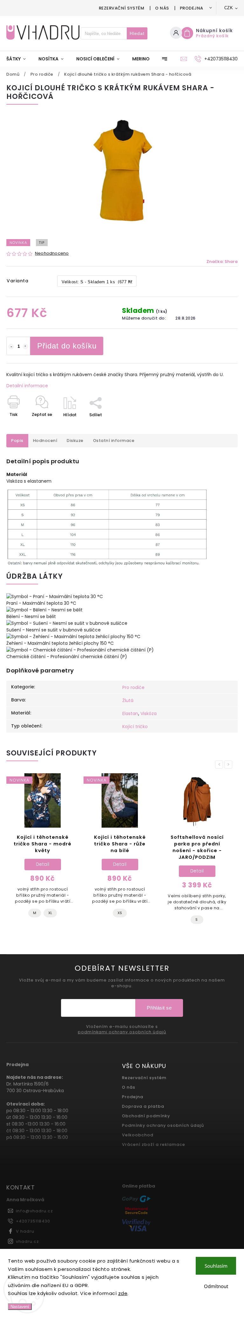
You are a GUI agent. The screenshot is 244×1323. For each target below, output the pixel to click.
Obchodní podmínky (146, 1116)
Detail (43, 864)
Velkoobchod (137, 1135)
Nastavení (19, 1306)
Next (229, 764)
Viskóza (148, 713)
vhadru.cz (27, 1241)
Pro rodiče (133, 687)
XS (120, 912)
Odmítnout (216, 1286)
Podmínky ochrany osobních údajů (163, 1125)
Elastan (130, 713)
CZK (228, 7)
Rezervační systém (122, 8)
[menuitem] (19, 59)
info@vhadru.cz (34, 1211)
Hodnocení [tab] (45, 440)
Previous (220, 764)
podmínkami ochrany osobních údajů (122, 1032)
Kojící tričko (135, 726)
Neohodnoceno (52, 254)
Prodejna (191, 8)
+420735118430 (33, 1221)
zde (123, 1293)
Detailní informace (27, 385)
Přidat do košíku (67, 345)
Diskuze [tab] (75, 440)
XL (50, 912)
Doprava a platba (143, 1106)
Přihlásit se (159, 1007)
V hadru (25, 1231)
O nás (162, 8)
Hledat (137, 33)
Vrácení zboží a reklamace (153, 1144)
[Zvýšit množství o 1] (25, 346)
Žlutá (127, 700)
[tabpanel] (42, 850)
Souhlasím (216, 1266)
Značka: (222, 261)
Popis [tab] (17, 440)
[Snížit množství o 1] (11, 346)
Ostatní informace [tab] (114, 440)
